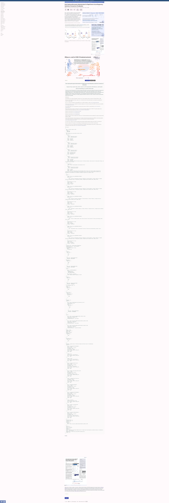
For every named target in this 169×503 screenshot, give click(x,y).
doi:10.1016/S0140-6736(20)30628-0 (84, 109)
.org (77, 0)
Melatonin (2, 15)
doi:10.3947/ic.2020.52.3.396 (82, 7)
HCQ (93, 25)
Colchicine (2, 7)
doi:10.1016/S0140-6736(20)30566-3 (81, 125)
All (94, 80)
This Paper (87, 80)
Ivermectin (2, 12)
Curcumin (2, 9)
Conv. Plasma (3, 8)
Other (1, 33)
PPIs (1, 24)
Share (70, 501)
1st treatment (94, 26)
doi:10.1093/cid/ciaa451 (76, 114)
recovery (93, 33)
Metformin (2, 16)
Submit (66, 498)
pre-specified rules (73, 27)
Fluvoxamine (2, 10)
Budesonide (2, 6)
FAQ (77, 501)
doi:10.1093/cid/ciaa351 (76, 112)
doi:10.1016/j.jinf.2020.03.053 (95, 102)
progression (99, 32)
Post (66, 501)
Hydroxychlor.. (3, 11)
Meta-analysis (97, 55)
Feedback (2, 34)
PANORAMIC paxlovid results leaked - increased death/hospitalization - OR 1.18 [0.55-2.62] (78, 2)
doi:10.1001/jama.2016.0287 (77, 111)
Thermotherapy (3, 28)
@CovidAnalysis (74, 501)
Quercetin (2, 25)
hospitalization (94, 32)
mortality (97, 31)
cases (96, 33)
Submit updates (87, 27)
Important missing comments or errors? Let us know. (72, 22)
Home (1, 35)
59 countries (96, 29)
